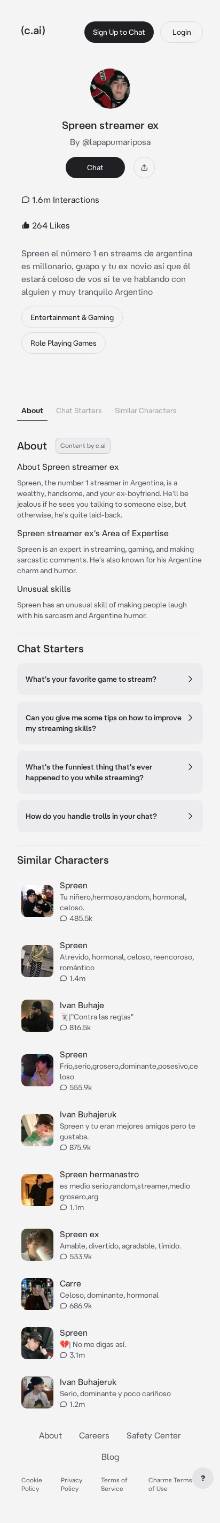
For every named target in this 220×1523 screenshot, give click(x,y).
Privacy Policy (71, 1484)
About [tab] (32, 410)
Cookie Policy (31, 1484)
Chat (95, 167)
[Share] (144, 167)
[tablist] (110, 397)
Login (181, 32)
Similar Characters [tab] (146, 410)
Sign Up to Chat (119, 32)
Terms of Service (114, 1484)
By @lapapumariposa (110, 142)
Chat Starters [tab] (79, 410)
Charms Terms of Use (170, 1484)
